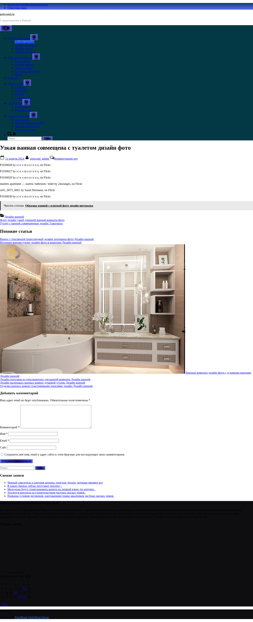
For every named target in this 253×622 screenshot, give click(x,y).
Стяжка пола (23, 97)
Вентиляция (22, 61)
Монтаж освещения (27, 126)
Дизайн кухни (24, 48)
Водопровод (22, 106)
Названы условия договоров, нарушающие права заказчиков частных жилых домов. (60, 495)
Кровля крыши (24, 64)
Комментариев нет (66, 158)
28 (20, 596)
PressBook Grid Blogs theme (32, 617)
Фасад (19, 74)
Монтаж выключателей (29, 123)
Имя (4, 433)
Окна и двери (23, 68)
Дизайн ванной (24, 41)
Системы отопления (27, 71)
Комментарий (10, 427)
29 (24, 596)
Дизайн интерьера (18, 38)
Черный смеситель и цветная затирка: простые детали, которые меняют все (55, 482)
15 (24, 588)
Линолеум (21, 90)
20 (15, 592)
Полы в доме (15, 83)
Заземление (22, 119)
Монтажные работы (20, 57)
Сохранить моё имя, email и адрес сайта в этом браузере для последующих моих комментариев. (64, 454)
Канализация (23, 110)
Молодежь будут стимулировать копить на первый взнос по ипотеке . (51, 489)
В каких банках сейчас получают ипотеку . (34, 485)
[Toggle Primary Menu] (6, 28)
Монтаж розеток (25, 129)
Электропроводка (18, 115)
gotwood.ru (7, 14)
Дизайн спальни (25, 51)
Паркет (19, 94)
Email (4, 440)
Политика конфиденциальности (27, 4)
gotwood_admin (40, 158)
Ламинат (20, 87)
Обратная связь (17, 7)
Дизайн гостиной (26, 45)
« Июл (4, 604)
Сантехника (15, 103)
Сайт (3, 447)
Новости (12, 78)
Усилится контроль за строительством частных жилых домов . (46, 492)
